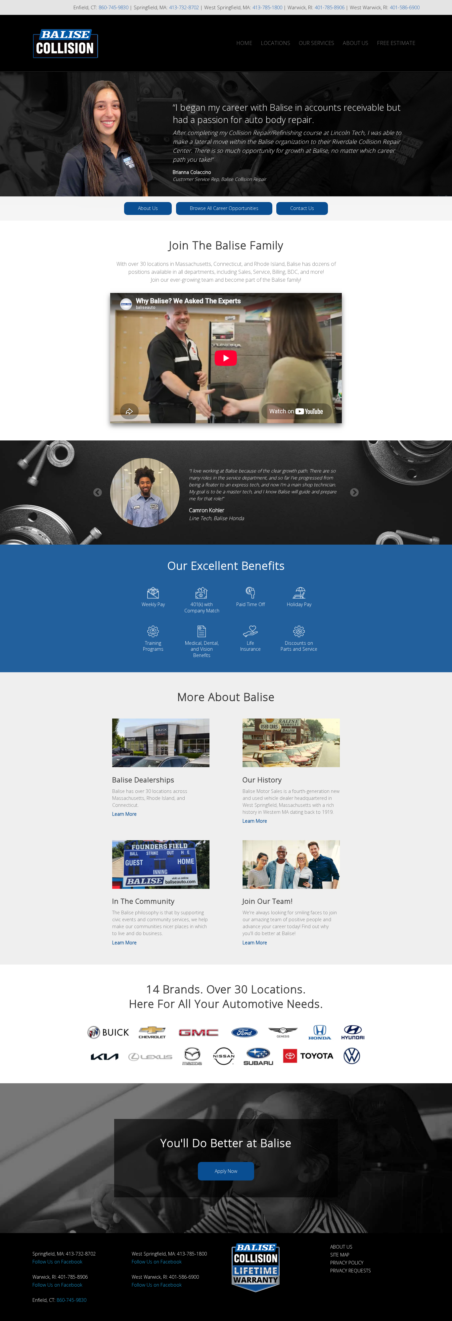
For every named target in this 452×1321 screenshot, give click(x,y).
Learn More (124, 814)
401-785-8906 (329, 7)
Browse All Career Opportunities (224, 208)
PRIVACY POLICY (346, 1262)
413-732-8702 (184, 7)
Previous (98, 493)
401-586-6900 (405, 7)
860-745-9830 (113, 7)
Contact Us (302, 208)
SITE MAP (339, 1255)
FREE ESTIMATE (396, 43)
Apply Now (226, 1171)
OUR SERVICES (316, 43)
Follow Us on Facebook (57, 1262)
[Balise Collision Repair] (93, 43)
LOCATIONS (275, 43)
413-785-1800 (267, 7)
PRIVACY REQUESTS (350, 1270)
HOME (244, 43)
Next (354, 493)
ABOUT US (355, 43)
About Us (148, 208)
